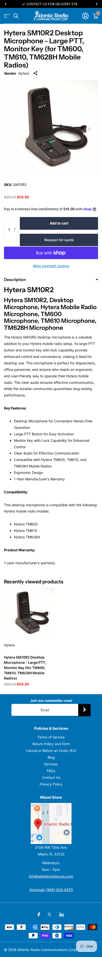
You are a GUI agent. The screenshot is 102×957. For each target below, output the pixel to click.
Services (51, 764)
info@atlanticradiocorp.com (51, 876)
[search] (16, 16)
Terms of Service (51, 737)
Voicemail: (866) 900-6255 (51, 890)
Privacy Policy (51, 784)
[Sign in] (85, 16)
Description (15, 279)
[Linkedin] (61, 914)
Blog (51, 757)
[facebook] (39, 914)
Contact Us (51, 777)
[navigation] (5, 4)
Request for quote (59, 240)
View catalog (7, 16)
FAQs (51, 771)
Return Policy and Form (51, 744)
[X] (49, 914)
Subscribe (84, 710)
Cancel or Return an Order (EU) (51, 750)
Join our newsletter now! (51, 700)
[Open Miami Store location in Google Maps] (51, 823)
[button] (16, 222)
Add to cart (59, 223)
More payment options (51, 266)
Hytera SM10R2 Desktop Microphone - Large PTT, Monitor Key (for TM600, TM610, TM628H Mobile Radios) (25, 667)
